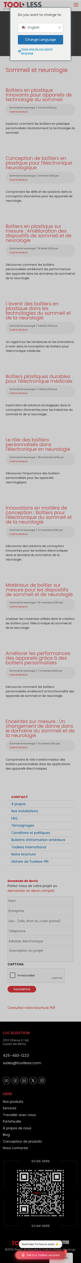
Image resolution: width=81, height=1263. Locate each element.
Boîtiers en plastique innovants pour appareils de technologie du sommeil (39, 95)
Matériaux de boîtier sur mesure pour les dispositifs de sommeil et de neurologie (39, 590)
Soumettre (22, 989)
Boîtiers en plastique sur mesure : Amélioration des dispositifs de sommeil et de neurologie (38, 233)
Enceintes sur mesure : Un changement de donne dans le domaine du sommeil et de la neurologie (40, 728)
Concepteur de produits (22, 1141)
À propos (18, 804)
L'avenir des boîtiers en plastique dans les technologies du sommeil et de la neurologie (38, 310)
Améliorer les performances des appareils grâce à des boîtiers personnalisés (38, 658)
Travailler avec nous (19, 1115)
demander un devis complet (31, 890)
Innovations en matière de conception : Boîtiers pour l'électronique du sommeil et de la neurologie (39, 515)
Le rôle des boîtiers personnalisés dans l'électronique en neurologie (38, 444)
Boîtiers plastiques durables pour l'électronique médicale (39, 378)
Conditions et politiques (30, 833)
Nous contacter (15, 1148)
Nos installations (24, 811)
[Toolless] (23, 5)
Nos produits (13, 1101)
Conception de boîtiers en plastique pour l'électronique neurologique (39, 163)
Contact (19, 797)
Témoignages (22, 825)
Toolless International (28, 847)
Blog (6, 1134)
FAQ (14, 818)
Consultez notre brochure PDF (31, 1008)
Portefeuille (12, 1121)
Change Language (40, 39)
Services (9, 1108)
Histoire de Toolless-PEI (29, 861)
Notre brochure (23, 854)
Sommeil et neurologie (22, 107)
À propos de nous (17, 1128)
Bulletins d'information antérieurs (38, 840)
